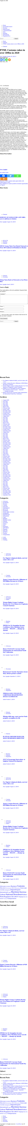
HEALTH (5, 240)
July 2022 (5, 465)
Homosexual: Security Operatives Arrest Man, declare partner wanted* (15, 672)
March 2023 (6, 454)
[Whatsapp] (6, 59)
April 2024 (5, 437)
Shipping (5, 529)
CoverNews (19, 1124)
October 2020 (6, 493)
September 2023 (7, 446)
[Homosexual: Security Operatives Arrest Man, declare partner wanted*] (8, 667)
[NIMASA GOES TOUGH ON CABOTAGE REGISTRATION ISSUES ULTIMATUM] (8, 687)
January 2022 (6, 473)
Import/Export (6, 29)
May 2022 (5, 468)
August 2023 (6, 448)
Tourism (5, 533)
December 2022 (7, 458)
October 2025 (6, 413)
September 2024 (7, 430)
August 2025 (6, 416)
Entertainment (6, 508)
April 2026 (5, 405)
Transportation (6, 534)
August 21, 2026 (14, 562)
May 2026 (5, 404)
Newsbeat (7, 26)
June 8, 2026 (10, 284)
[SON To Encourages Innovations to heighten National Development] (8, 752)
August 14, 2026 (11, 250)
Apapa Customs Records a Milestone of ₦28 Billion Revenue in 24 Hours (15, 580)
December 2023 (7, 442)
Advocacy (5, 501)
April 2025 (5, 421)
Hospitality (5, 510)
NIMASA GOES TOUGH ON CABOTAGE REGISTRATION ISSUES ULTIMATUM (13, 695)
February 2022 (6, 472)
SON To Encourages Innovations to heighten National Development (14, 760)
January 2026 (6, 409)
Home (4, 25)
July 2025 (5, 417)
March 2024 (6, 438)
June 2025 (5, 418)
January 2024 (6, 441)
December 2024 (7, 426)
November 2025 (7, 412)
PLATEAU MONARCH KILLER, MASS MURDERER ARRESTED (13, 737)
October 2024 (6, 429)
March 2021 (6, 487)
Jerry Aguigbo (3, 56)
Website (2, 311)
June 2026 (5, 402)
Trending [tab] (5, 539)
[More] (9, 59)
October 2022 (6, 461)
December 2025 (7, 410)
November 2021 (7, 476)
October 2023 (6, 445)
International (6, 34)
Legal (4, 517)
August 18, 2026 (11, 221)
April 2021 (5, 485)
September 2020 (7, 495)
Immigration (6, 513)
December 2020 (7, 491)
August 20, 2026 (14, 584)
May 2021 (5, 484)
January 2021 (6, 489)
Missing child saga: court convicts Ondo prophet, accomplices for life (15, 717)
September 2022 (7, 462)
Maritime (5, 33)
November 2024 (7, 428)
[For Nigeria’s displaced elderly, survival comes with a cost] (8, 552)
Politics (4, 524)
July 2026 (5, 401)
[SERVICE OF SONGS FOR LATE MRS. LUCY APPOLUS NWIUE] (9, 212)
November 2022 (7, 460)
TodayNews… (11, 7)
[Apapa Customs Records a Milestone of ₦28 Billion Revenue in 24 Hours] (8, 574)
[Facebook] (1, 59)
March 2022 (6, 471)
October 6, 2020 (10, 721)
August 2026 (6, 400)
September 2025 (7, 414)
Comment (3, 294)
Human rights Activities (8, 512)
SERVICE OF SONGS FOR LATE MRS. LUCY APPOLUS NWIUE (13, 218)
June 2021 (5, 483)
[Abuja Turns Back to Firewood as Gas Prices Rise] (11, 273)
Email (2, 309)
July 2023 (5, 449)
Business (5, 28)
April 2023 (5, 453)
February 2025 (6, 424)
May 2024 (5, 436)
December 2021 (7, 475)
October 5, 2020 (10, 699)
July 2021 (5, 481)
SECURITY (6, 528)
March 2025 (6, 422)
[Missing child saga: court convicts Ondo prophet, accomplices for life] (8, 710)
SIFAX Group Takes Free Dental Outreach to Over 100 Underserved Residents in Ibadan (14, 246)
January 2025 (6, 425)
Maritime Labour (7, 520)
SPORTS (5, 532)
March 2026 (6, 406)
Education (5, 506)
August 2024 (6, 432)
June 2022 (5, 467)
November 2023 (7, 444)
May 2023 (5, 452)
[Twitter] (4, 59)
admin (4, 699)
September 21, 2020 (15, 676)
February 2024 (6, 440)
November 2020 (7, 492)
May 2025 (5, 420)
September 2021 (7, 479)
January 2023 (6, 457)
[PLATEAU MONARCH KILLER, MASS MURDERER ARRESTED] (8, 732)
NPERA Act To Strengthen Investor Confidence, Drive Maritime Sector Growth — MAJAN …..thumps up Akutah (14, 390)
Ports (4, 32)
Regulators (6, 36)
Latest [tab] (4, 537)
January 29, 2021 (11, 56)
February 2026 (6, 408)
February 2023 (6, 456)
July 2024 (5, 433)
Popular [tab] (5, 538)
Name (2, 306)
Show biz (5, 530)
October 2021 (6, 477)
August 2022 (6, 464)
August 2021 (6, 480)
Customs (7, 30)
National (5, 46)
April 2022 (5, 469)
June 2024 (5, 434)
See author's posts (4, 172)
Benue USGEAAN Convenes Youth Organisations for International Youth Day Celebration (15, 393)
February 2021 (6, 488)
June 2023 (5, 450)
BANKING (6, 502)
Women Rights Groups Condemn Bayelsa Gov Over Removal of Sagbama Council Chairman (15, 386)
